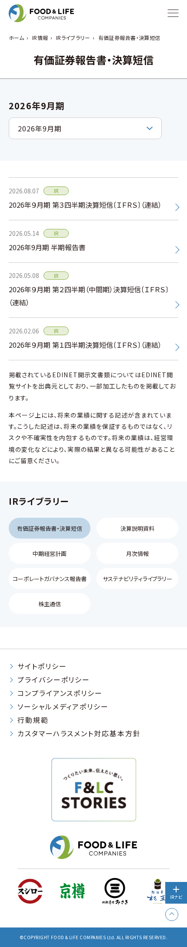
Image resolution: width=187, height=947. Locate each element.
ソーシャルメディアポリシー (63, 706)
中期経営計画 (50, 553)
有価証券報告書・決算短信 (49, 528)
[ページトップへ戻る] (171, 914)
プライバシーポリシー (53, 679)
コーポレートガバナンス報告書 (50, 579)
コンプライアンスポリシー (60, 693)
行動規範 (33, 720)
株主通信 (49, 604)
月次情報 (137, 553)
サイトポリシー (42, 666)
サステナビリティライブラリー (137, 579)
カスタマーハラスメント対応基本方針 (79, 733)
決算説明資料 (137, 528)
